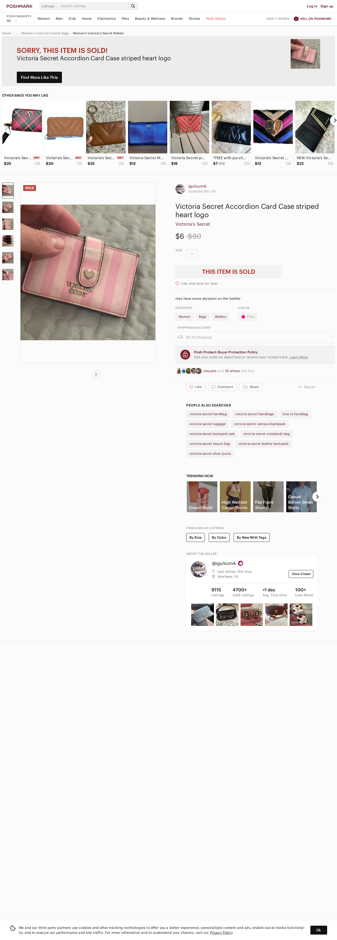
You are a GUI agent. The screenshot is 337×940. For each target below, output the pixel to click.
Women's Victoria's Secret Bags (45, 33)
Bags (202, 317)
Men (59, 18)
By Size (195, 537)
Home (87, 18)
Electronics (106, 18)
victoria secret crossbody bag (266, 434)
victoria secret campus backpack (259, 424)
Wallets (220, 317)
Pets (125, 18)
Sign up (326, 6)
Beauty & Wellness (150, 18)
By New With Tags (251, 537)
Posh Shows (216, 18)
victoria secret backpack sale (212, 434)
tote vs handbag (295, 414)
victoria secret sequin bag (209, 444)
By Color (219, 537)
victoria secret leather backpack (263, 444)
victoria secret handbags (254, 414)
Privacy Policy (221, 932)
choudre (210, 371)
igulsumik (197, 186)
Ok (318, 930)
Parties (194, 18)
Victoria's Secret (192, 224)
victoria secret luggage (207, 424)
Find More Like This (39, 77)
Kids (72, 18)
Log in (312, 6)
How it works (278, 19)
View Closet (301, 574)
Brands (177, 18)
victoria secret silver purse (210, 453)
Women (43, 18)
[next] (96, 374)
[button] (50, 6)
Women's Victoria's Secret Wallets (98, 33)
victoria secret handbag (208, 414)
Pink (250, 317)
